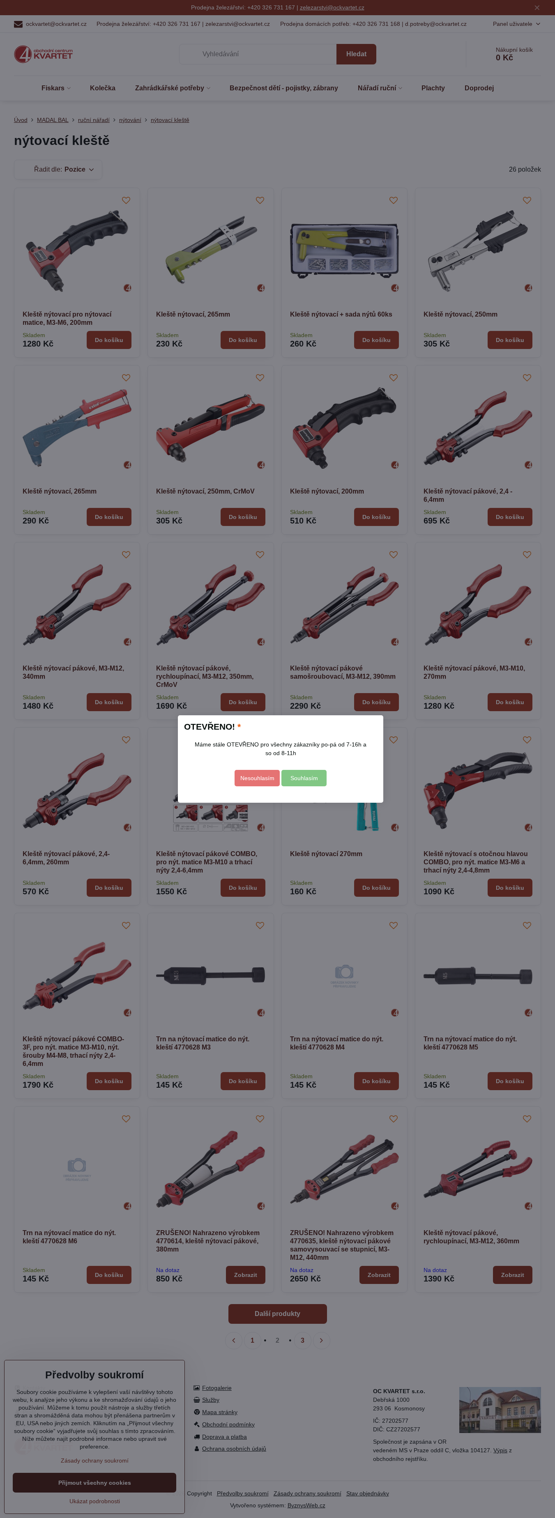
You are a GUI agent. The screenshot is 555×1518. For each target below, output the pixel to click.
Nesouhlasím (257, 778)
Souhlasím (304, 778)
